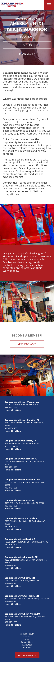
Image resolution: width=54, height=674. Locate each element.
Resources (27, 644)
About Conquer (27, 633)
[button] (49, 5)
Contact (27, 636)
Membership (27, 53)
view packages (27, 344)
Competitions (27, 642)
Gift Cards (27, 647)
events (27, 45)
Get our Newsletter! (27, 655)
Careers (27, 639)
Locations (27, 36)
